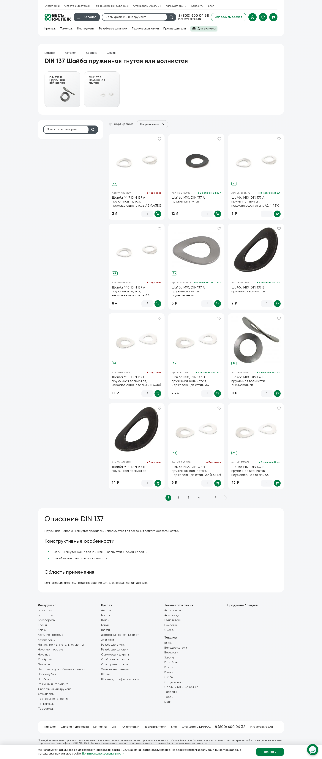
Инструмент (85, 28)
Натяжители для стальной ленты (61, 644)
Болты (105, 615)
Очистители (172, 620)
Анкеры (106, 610)
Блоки (168, 643)
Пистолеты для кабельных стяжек (61, 669)
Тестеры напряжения (53, 698)
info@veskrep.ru (189, 19)
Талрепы (170, 692)
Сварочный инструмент (54, 689)
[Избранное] (263, 17)
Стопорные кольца (114, 664)
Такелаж (66, 28)
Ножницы (44, 654)
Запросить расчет (228, 17)
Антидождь (171, 615)
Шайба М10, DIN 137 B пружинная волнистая (248, 289)
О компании (52, 6)
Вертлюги (171, 652)
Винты (105, 620)
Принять (270, 751)
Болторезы (46, 615)
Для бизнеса (203, 29)
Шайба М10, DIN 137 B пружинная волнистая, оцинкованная (248, 381)
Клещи (42, 625)
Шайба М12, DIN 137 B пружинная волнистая (129, 469)
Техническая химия (145, 28)
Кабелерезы (46, 620)
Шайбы (111, 52)
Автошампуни (173, 610)
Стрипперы (46, 694)
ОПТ (115, 726)
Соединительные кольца (181, 687)
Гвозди (105, 630)
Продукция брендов (242, 605)
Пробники (44, 679)
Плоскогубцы (47, 674)
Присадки (171, 625)
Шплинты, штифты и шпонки (120, 679)
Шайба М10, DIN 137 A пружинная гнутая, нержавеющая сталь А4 (131, 291)
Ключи (42, 630)
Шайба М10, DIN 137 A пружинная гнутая (188, 199)
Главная (50, 52)
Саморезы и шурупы (115, 654)
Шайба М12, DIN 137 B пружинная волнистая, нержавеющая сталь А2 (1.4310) (196, 471)
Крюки (168, 672)
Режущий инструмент (53, 684)
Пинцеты (44, 664)
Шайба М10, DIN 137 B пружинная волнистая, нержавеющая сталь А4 (190, 381)
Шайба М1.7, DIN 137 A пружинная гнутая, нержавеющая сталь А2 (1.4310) (136, 201)
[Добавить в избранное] (159, 139)
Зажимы (169, 657)
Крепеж (50, 28)
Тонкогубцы (46, 703)
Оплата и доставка (77, 6)
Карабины (171, 662)
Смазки (169, 630)
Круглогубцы (46, 640)
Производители (174, 28)
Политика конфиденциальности (103, 753)
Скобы (168, 677)
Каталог (70, 52)
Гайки (105, 625)
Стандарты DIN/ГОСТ (147, 6)
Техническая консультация (111, 6)
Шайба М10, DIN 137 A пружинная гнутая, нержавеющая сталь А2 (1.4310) (256, 201)
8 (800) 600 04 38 (193, 16)
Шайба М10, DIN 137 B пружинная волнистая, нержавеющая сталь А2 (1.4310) (136, 381)
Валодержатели (175, 647)
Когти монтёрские (51, 634)
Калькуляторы (175, 6)
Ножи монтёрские (50, 649)
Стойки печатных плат (117, 659)
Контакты (197, 6)
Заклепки (107, 640)
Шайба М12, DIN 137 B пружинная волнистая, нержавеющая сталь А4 (250, 471)
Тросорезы (46, 708)
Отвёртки (45, 659)
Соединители (173, 682)
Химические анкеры (115, 669)
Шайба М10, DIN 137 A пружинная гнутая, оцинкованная (188, 291)
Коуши (168, 667)
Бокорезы (45, 610)
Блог (211, 6)
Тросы (169, 697)
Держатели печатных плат (120, 634)
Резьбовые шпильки (113, 28)
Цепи (167, 701)
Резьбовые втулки (113, 644)
